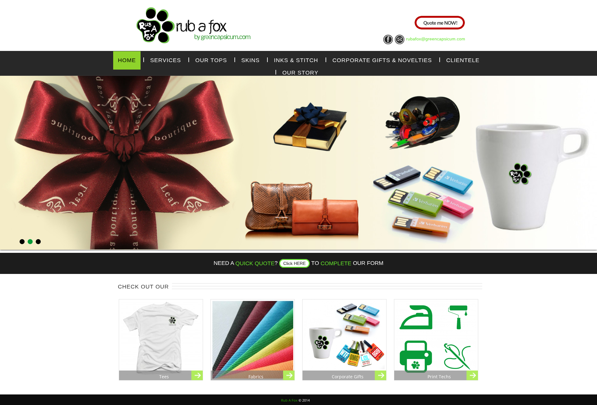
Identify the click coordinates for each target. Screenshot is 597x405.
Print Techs (439, 377)
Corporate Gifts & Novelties (382, 60)
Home (127, 60)
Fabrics (255, 377)
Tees (164, 377)
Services (165, 60)
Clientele (462, 60)
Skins (250, 60)
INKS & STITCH (296, 60)
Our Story (300, 73)
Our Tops (211, 60)
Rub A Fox (289, 400)
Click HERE (294, 263)
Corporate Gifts (347, 377)
